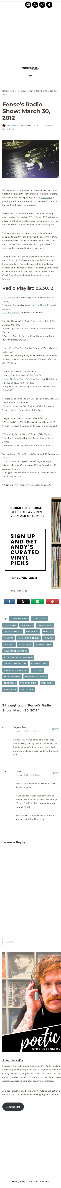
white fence (27, 689)
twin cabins (47, 683)
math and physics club (15, 651)
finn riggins (32, 631)
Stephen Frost (20, 727)
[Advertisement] (30, 32)
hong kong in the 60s (28, 638)
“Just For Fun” (9, 297)
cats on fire (10, 625)
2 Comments (48, 125)
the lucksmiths (12, 676)
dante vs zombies (13, 631)
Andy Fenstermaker (15, 125)
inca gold (9, 644)
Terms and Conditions (38, 1181)
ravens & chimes (39, 663)
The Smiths (46, 197)
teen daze (37, 670)
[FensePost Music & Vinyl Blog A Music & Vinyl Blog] (30, 68)
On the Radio (8, 129)
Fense (18, 771)
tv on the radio (28, 683)
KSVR (27, 806)
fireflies (48, 631)
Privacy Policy (18, 1181)
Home (5, 90)
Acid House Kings (18, 90)
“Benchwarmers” (10, 406)
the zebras (9, 683)
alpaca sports (39, 618)
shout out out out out (16, 670)
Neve (4, 1176)
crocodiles (27, 625)
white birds (10, 689)
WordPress (26, 1176)
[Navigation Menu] (30, 76)
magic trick (25, 644)
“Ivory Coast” (9, 348)
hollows (8, 638)
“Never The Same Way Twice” (17, 378)
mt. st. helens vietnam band (18, 657)
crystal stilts (45, 625)
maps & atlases (43, 644)
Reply (55, 729)
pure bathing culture (15, 663)
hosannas (48, 638)
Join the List (13, 1107)
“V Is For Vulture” (11, 312)
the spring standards (36, 676)
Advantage (7, 308)
